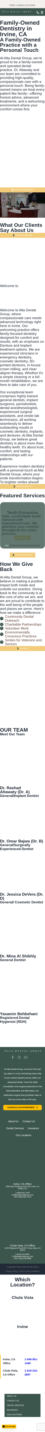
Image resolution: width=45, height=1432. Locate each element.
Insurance (33, 1128)
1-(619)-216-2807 (22, 1254)
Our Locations (23, 1135)
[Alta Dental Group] (22, 1318)
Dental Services (15, 1128)
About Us (13, 1121)
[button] (7, 545)
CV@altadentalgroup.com (22, 1256)
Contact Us (28, 1121)
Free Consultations (22, 5)
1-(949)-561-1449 (22, 1193)
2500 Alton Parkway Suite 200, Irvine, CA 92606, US (22, 1188)
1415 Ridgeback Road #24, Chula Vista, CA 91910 (22, 1249)
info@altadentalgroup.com (22, 1195)
